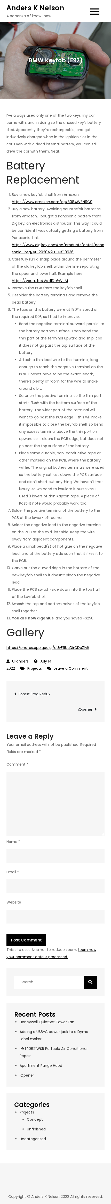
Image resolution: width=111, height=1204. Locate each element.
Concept (35, 1119)
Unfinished (36, 1129)
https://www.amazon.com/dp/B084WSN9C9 (52, 201)
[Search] (90, 982)
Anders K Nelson (35, 8)
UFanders (20, 661)
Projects (34, 668)
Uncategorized (33, 1138)
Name (13, 841)
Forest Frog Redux (34, 694)
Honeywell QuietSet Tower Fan (47, 1022)
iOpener (85, 709)
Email (12, 872)
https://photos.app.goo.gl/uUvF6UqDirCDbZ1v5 (47, 647)
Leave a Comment (71, 668)
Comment (17, 764)
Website (13, 902)
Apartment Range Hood (41, 1065)
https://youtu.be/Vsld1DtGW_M (40, 280)
